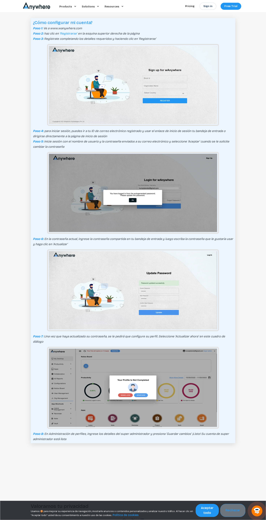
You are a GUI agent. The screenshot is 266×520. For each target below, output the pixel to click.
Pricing (190, 6)
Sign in (207, 6)
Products (66, 6)
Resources (112, 6)
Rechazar (232, 510)
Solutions (89, 6)
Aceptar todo (207, 510)
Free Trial (230, 6)
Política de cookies (126, 515)
